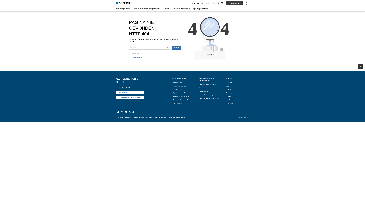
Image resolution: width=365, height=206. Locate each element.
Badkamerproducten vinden (181, 96)
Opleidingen (229, 93)
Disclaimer (128, 117)
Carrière (207, 3)
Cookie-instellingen (151, 117)
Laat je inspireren (178, 103)
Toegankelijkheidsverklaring (176, 117)
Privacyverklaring (139, 117)
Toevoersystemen (205, 88)
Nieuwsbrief (123, 92)
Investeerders (230, 100)
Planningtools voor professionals (209, 98)
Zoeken (176, 47)
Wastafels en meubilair (179, 86)
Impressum (120, 117)
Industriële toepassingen (207, 95)
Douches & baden (178, 89)
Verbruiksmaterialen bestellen (182, 100)
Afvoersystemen (204, 91)
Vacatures (229, 86)
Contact (193, 3)
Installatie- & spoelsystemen (208, 84)
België (120, 82)
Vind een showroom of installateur (130, 97)
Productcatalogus (234, 3)
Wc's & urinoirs (177, 82)
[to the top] (360, 66)
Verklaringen (163, 117)
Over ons (200, 3)
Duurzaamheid (230, 103)
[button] (214, 3)
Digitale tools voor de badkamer (182, 93)
